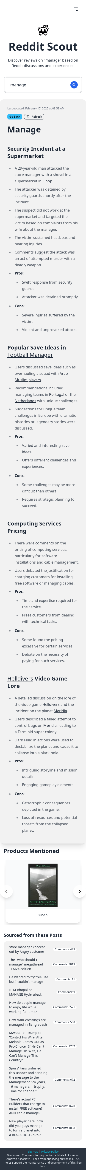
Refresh (37, 117)
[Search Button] (74, 84)
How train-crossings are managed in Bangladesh (42, 1022)
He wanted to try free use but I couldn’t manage (42, 979)
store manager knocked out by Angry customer (42, 949)
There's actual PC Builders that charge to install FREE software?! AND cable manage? (42, 1106)
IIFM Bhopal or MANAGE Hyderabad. (42, 992)
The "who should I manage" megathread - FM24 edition (42, 964)
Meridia (60, 710)
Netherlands (25, 400)
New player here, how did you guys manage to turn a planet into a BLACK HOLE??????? (42, 1128)
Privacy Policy (49, 1152)
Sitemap (33, 1152)
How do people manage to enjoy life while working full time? (42, 1007)
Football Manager (30, 354)
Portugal (56, 394)
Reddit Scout (43, 46)
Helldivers (20, 678)
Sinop (47, 181)
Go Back (14, 117)
